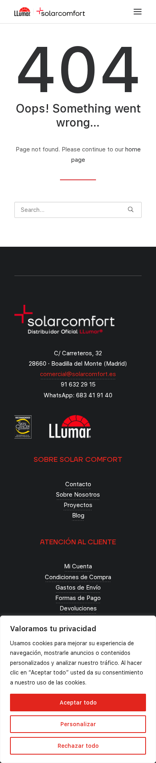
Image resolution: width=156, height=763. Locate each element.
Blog (78, 515)
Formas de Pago (78, 598)
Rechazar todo (78, 746)
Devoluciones (78, 608)
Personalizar (78, 724)
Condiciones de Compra (78, 577)
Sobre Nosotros (78, 494)
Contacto (78, 484)
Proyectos (78, 505)
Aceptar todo (78, 702)
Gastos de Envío (78, 587)
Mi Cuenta (78, 566)
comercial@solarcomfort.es (78, 374)
